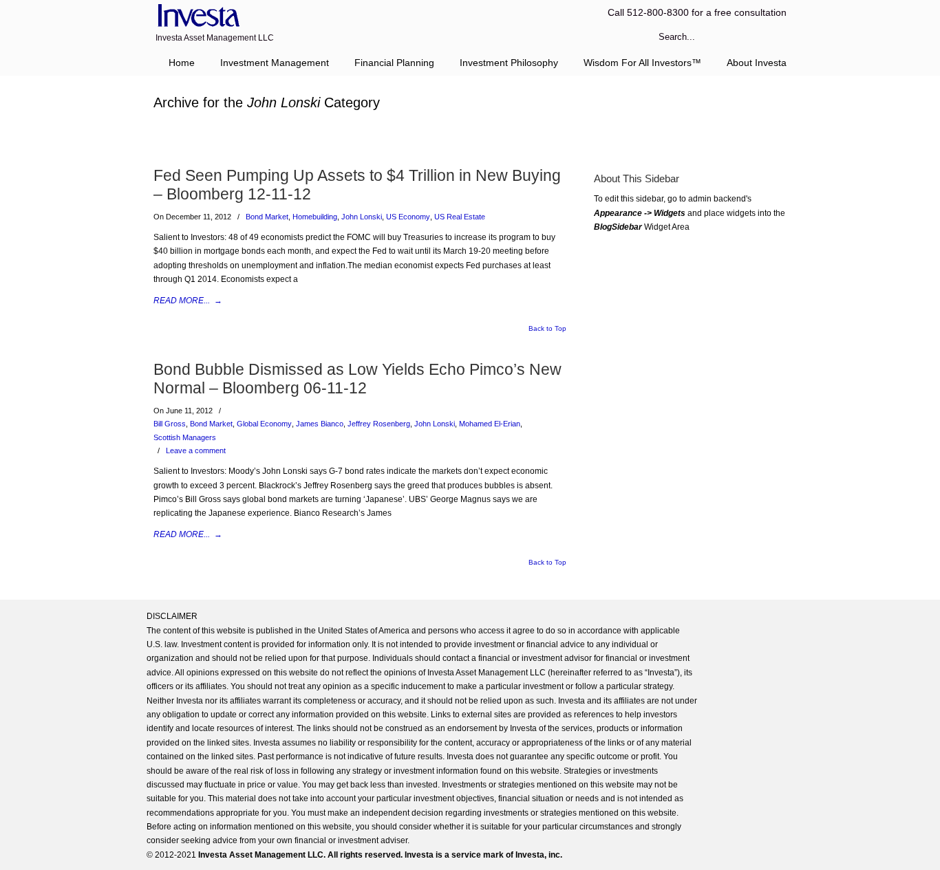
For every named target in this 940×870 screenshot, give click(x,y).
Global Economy (264, 424)
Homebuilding (314, 217)
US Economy (408, 217)
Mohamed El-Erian (489, 424)
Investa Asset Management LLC (196, 16)
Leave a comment (196, 450)
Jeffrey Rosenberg (379, 424)
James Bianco (319, 424)
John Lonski (361, 217)
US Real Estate (459, 217)
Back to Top (547, 328)
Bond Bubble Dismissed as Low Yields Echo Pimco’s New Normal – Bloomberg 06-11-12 (357, 378)
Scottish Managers (184, 437)
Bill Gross (169, 424)
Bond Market (267, 217)
